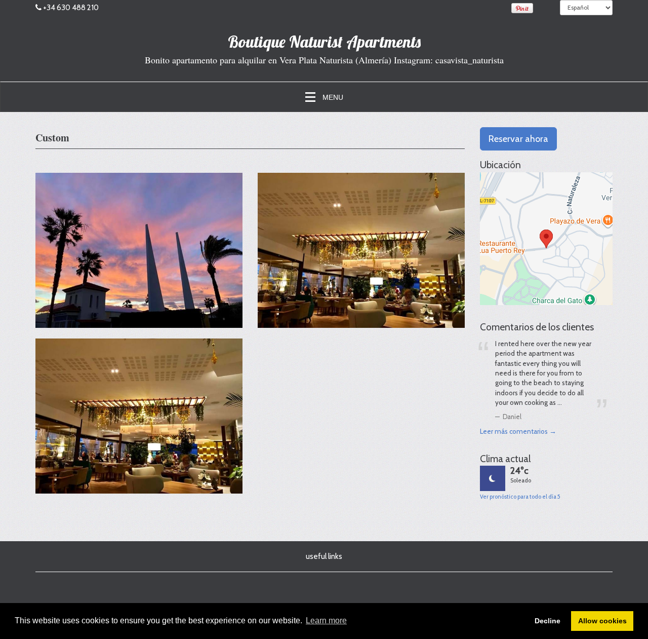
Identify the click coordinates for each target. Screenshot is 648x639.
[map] (546, 239)
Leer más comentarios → (518, 431)
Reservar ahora (518, 138)
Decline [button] (547, 621)
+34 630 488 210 (71, 7)
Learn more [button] (326, 620)
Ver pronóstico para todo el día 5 (520, 496)
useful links (324, 556)
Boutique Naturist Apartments (324, 41)
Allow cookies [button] (602, 621)
